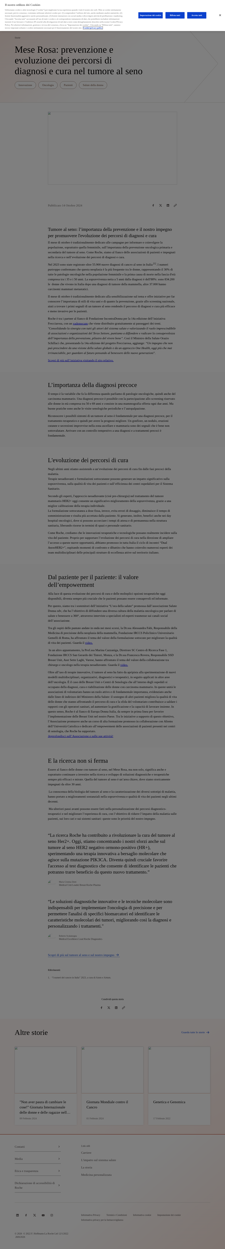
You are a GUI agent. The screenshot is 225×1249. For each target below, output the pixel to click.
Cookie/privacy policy (93, 28)
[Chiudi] (220, 15)
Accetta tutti (196, 15)
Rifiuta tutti (175, 15)
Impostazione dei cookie (150, 15)
